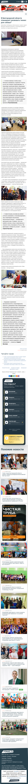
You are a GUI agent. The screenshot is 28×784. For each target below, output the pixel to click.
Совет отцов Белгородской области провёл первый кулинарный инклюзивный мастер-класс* (15, 357)
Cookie (16, 771)
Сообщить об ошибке (14, 754)
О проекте (4, 756)
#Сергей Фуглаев (6, 367)
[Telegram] (15, 376)
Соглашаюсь (14, 780)
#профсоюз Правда (15, 367)
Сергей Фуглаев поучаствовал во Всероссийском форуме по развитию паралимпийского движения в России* (15, 361)
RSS (3, 754)
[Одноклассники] (17, 376)
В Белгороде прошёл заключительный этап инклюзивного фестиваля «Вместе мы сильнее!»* (14, 364)
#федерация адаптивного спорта (18, 368)
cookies (13, 765)
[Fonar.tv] (4, 1)
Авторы (9, 756)
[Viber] (18, 376)
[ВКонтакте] (9, 376)
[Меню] (26, 2)
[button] (25, 271)
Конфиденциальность (7, 760)
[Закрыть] (26, 14)
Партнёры (4, 758)
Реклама (9, 758)
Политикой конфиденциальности (16, 777)
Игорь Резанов (23, 348)
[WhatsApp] (13, 376)
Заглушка (14, 756)
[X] (11, 376)
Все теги (6, 754)
